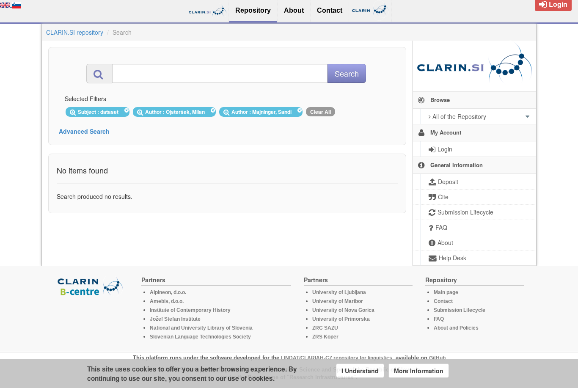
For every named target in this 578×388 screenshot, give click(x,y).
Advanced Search (84, 131)
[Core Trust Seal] (91, 320)
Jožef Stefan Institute (175, 319)
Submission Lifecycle (459, 310)
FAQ (439, 319)
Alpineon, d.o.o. (168, 292)
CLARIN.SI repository (74, 32)
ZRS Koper (325, 337)
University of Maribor (337, 301)
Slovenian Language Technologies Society (200, 337)
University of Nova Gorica (343, 310)
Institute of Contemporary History (190, 310)
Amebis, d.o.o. (167, 301)
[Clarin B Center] (91, 286)
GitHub (437, 358)
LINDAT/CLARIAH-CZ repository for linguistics (336, 358)
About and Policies (456, 328)
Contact (443, 301)
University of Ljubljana (339, 292)
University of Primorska (341, 319)
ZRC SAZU (325, 328)
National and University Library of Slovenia (201, 328)
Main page (446, 292)
